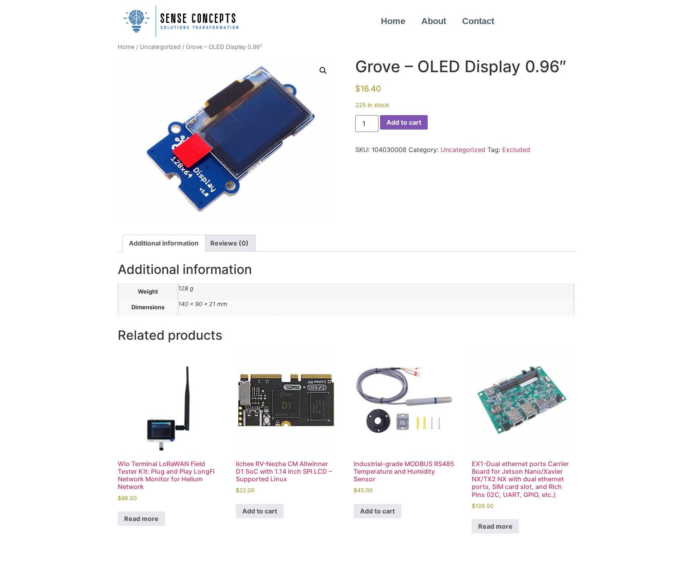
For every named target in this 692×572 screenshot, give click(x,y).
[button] (323, 70)
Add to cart (403, 122)
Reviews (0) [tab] (229, 243)
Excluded (516, 150)
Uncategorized (160, 47)
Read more (141, 519)
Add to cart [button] (259, 511)
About (433, 21)
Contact (478, 21)
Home (393, 21)
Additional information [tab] (164, 243)
